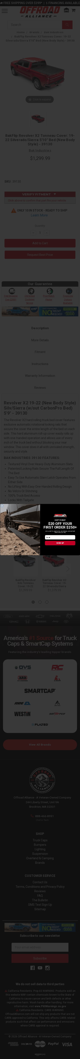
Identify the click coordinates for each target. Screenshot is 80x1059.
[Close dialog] (2, 506)
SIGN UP (60, 543)
